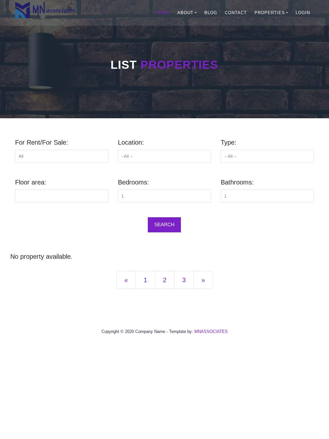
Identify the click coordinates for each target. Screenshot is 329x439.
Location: (131, 142)
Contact (236, 12)
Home (163, 12)
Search (164, 224)
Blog (210, 12)
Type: (228, 142)
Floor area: (30, 182)
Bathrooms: (237, 182)
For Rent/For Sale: (41, 142)
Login (303, 12)
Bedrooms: (133, 182)
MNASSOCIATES (211, 331)
